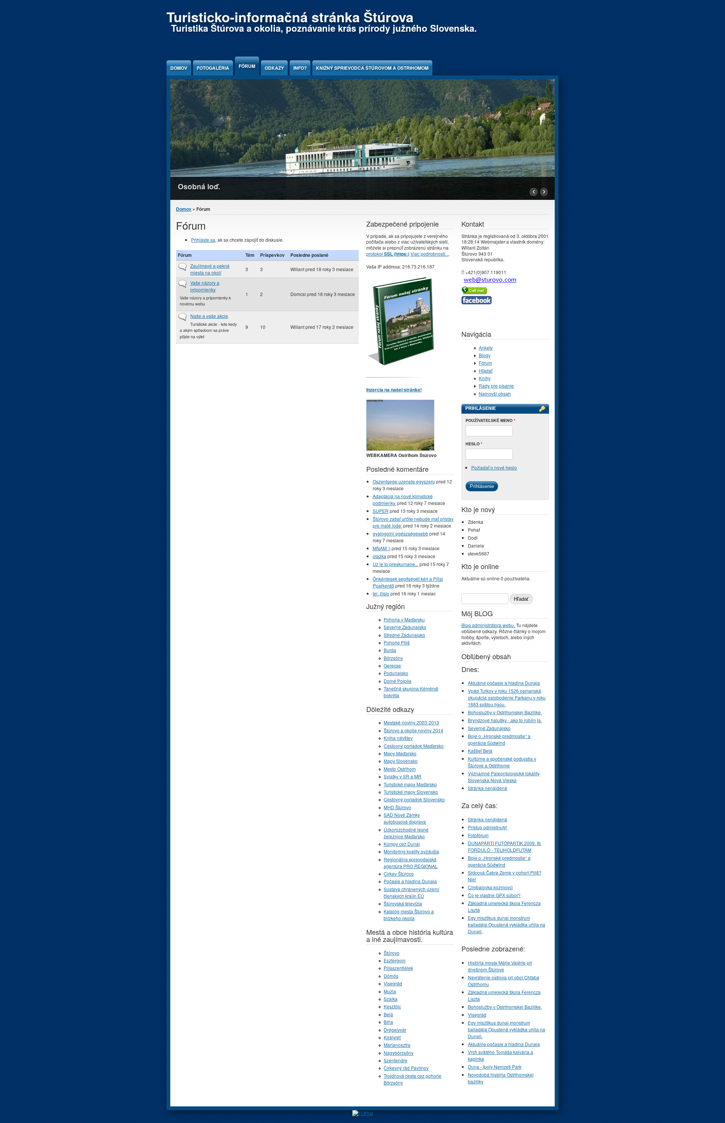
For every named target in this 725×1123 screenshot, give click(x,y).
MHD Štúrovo (397, 807)
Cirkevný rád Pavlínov (406, 1068)
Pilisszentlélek (398, 968)
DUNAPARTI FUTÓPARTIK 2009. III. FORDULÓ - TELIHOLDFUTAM (504, 846)
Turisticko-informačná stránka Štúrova (290, 16)
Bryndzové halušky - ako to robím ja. (505, 720)
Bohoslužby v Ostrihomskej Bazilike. (505, 712)
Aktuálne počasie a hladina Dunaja (504, 683)
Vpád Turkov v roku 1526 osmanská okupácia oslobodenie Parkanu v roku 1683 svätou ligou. (507, 697)
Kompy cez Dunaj (402, 844)
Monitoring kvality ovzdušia (411, 851)
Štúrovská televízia (403, 903)
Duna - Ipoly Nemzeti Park (494, 1066)
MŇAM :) (381, 548)
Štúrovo (392, 953)
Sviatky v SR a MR (402, 776)
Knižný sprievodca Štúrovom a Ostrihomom (372, 67)
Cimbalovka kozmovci (490, 887)
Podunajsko (396, 673)
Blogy (485, 355)
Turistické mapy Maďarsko (410, 784)
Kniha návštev (398, 738)
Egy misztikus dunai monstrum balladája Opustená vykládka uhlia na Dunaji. (506, 924)
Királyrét (392, 1037)
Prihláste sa (203, 239)
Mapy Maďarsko (400, 753)
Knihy (485, 378)
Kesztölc (392, 1006)
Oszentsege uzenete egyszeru (404, 481)
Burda (390, 650)
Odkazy (274, 67)
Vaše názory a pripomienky (204, 286)
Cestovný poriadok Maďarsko (414, 746)
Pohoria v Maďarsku (404, 619)
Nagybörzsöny (398, 1052)
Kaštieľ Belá (480, 750)
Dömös (391, 976)
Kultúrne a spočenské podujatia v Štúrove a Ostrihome (502, 762)
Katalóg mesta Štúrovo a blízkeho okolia (409, 914)
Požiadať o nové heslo (494, 467)
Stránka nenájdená (487, 788)
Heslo (474, 443)
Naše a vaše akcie (209, 316)
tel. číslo (381, 593)
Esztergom (395, 960)
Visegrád (393, 983)
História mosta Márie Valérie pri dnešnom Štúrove (500, 966)
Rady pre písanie (496, 385)
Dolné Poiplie (398, 681)
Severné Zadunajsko (405, 627)
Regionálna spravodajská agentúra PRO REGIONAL (411, 862)
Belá (388, 1014)
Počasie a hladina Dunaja (410, 881)
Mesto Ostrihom (400, 769)
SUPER (381, 511)
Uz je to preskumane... (395, 564)
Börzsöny (393, 658)
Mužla (390, 991)
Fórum (247, 66)
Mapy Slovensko (401, 761)
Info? (300, 67)
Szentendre (395, 1060)
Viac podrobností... (429, 253)
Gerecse (392, 665)
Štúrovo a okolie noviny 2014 (413, 730)
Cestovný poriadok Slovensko (414, 799)
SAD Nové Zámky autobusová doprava (405, 818)
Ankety (486, 347)
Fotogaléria (213, 67)
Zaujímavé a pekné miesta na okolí (210, 269)
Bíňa (388, 1022)
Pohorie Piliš (397, 642)
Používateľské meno (490, 420)
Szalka (391, 999)
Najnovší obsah (495, 393)
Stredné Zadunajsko (404, 635)
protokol (387, 253)
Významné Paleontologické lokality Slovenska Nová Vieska (504, 776)
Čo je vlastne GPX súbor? (494, 895)
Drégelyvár (395, 1029)
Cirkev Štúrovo (399, 873)
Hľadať (485, 370)
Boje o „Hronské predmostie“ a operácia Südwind (499, 739)
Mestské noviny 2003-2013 (411, 722)
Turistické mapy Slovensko (411, 792)
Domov (178, 67)
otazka (379, 556)
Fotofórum (478, 835)
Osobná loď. (199, 186)
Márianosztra (397, 1045)
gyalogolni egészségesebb (400, 533)
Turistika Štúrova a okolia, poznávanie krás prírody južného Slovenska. (324, 27)
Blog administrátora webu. (488, 625)
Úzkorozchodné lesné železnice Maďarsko (406, 832)
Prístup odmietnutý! (487, 827)
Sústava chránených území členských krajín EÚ (411, 892)
